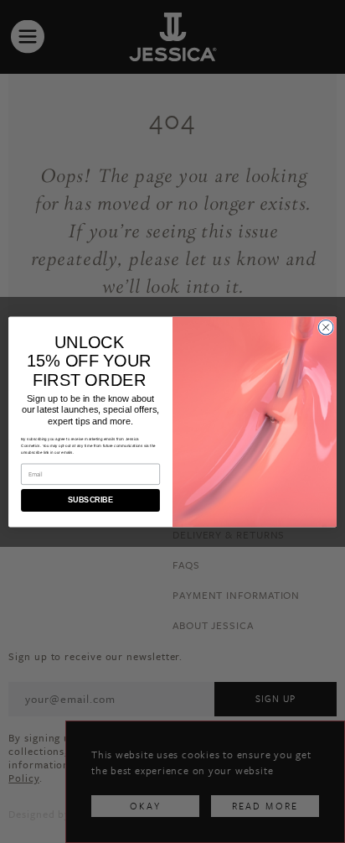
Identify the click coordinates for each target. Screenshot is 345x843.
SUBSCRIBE (90, 500)
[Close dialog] (325, 327)
